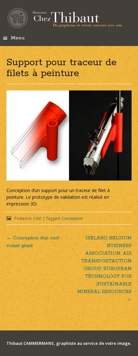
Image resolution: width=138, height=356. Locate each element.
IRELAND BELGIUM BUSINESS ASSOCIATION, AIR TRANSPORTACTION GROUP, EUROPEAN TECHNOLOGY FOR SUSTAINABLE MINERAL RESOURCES (104, 268)
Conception (72, 218)
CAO (37, 218)
